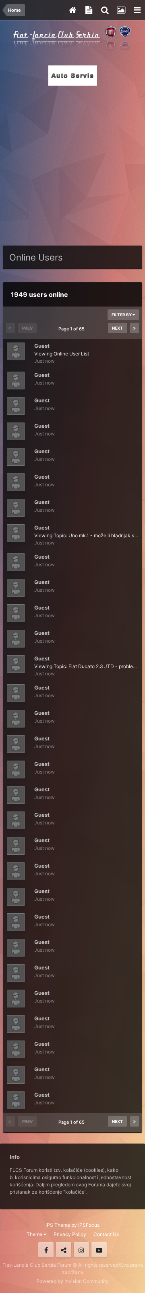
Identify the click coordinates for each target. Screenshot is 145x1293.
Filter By (122, 314)
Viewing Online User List (61, 354)
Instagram (81, 1249)
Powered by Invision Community (72, 1281)
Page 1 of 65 (72, 329)
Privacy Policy (70, 1234)
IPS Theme (58, 1225)
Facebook (46, 1249)
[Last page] (134, 328)
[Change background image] (121, 10)
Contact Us (106, 1234)
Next (117, 328)
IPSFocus (88, 1225)
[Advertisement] (72, 163)
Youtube (99, 1249)
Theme (35, 1234)
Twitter (63, 1249)
